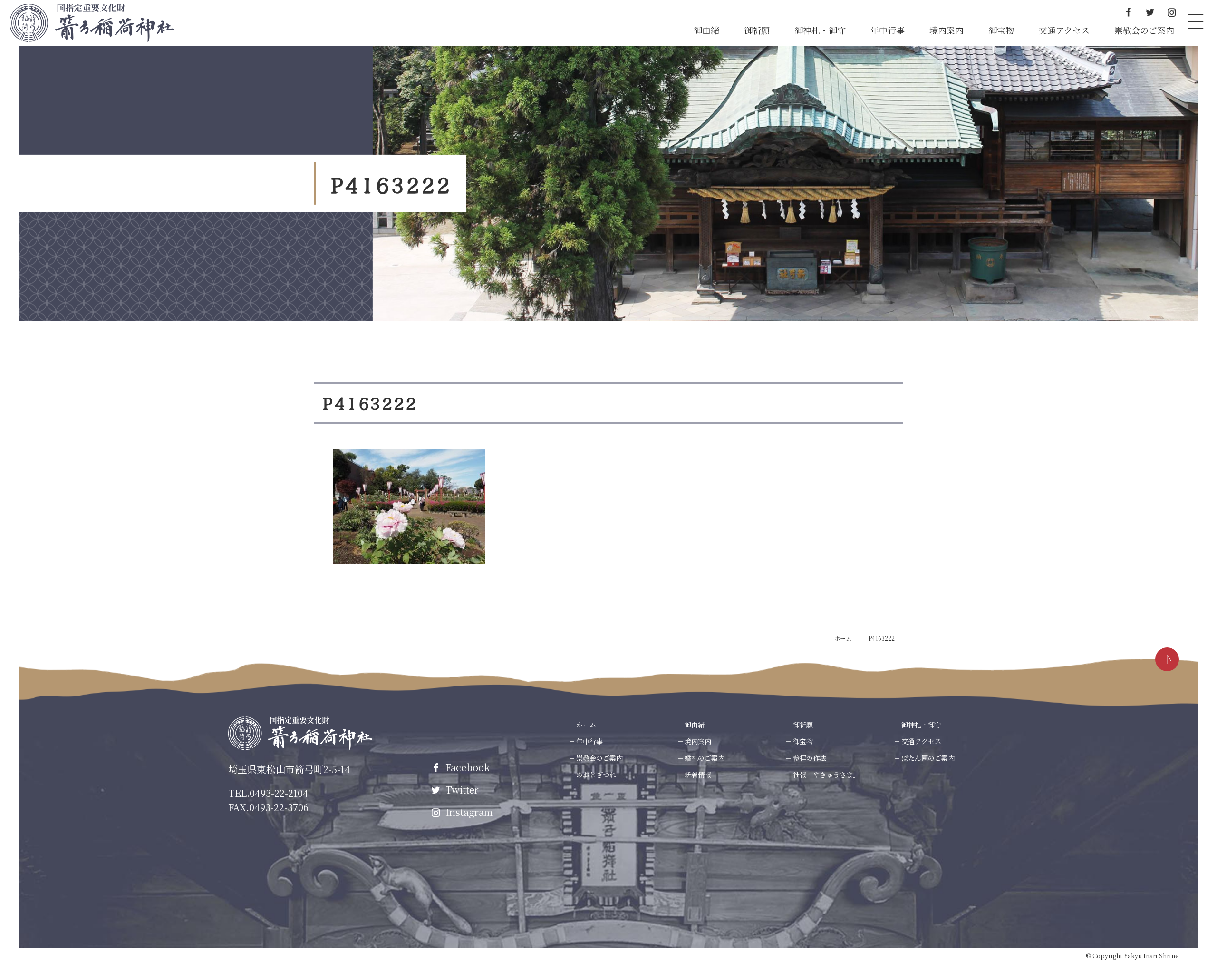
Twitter (461, 789)
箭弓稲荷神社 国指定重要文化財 (92, 23)
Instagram (468, 812)
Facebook (466, 767)
